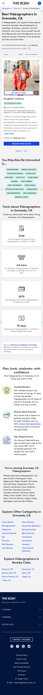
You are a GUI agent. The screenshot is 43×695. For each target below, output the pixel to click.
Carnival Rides (32, 189)
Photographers (12, 169)
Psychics (5, 540)
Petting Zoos (31, 173)
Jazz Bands (27, 540)
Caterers (14, 181)
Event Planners (26, 181)
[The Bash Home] (21, 3)
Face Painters (28, 522)
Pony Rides (9, 177)
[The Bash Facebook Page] (17, 646)
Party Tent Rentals (15, 185)
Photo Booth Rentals (15, 173)
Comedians (27, 537)
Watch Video (20, 92)
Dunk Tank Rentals (13, 193)
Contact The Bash (21, 639)
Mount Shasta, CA (10, 576)
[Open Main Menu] (3, 3)
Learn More (9, 134)
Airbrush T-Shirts (21, 197)
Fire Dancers (7, 544)
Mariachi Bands (9, 533)
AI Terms (21, 675)
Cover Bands (7, 522)
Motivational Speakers (27, 549)
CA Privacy (21, 671)
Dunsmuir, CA (28, 569)
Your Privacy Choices (21, 667)
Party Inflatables (29, 193)
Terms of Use (21, 659)
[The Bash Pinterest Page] (23, 646)
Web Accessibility (22, 663)
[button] (21, 609)
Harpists (26, 544)
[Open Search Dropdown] (39, 3)
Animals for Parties (29, 169)
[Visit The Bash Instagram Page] (11, 646)
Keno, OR (26, 573)
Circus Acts (20, 177)
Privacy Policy (21, 655)
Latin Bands (7, 548)
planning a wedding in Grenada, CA (20, 346)
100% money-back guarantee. (27, 423)
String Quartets (29, 529)
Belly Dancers (28, 533)
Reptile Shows (30, 185)
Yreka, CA (6, 580)
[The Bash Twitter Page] (29, 646)
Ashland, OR (7, 569)
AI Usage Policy (21, 679)
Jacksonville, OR (9, 573)
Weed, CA (26, 576)
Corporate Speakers (31, 525)
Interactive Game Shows (14, 189)
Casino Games (33, 177)
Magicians (6, 529)
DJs (3, 537)
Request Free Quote (21, 143)
